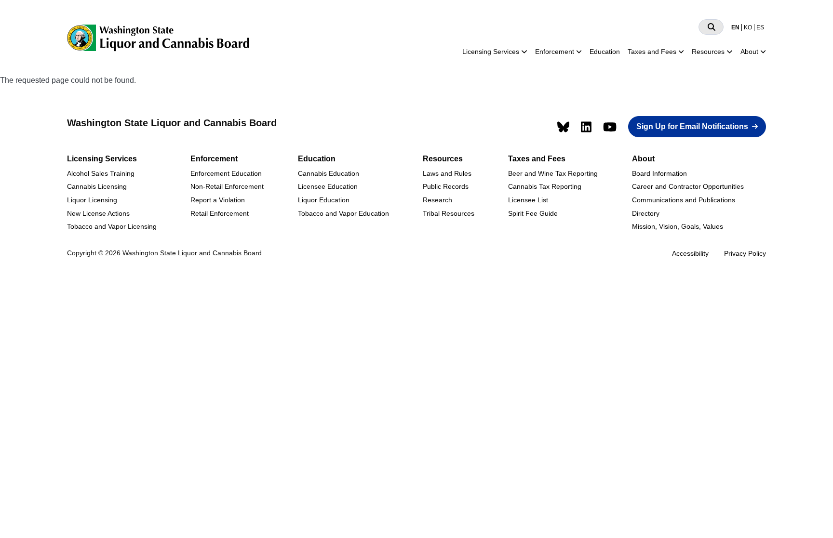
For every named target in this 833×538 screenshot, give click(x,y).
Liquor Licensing (92, 200)
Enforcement (554, 51)
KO (748, 27)
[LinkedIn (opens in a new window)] (586, 127)
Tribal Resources (448, 213)
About (749, 51)
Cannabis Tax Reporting (544, 186)
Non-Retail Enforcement (227, 186)
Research (437, 200)
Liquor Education (323, 200)
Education (605, 51)
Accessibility (690, 253)
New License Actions (98, 213)
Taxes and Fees (652, 51)
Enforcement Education (226, 173)
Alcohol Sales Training (100, 173)
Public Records (446, 186)
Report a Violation (217, 200)
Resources (708, 51)
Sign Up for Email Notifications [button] (692, 126)
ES (760, 27)
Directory (645, 213)
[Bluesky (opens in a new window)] (563, 127)
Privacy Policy (745, 253)
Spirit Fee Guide (533, 213)
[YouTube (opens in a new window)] (609, 127)
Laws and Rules (447, 173)
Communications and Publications (683, 200)
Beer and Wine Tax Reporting (553, 173)
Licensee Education (328, 186)
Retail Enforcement (219, 213)
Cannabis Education (328, 173)
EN (735, 27)
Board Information (659, 173)
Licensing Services (490, 51)
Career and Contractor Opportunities (688, 186)
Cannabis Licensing (97, 186)
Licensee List (528, 200)
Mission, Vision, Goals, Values (677, 226)
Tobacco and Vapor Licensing (112, 226)
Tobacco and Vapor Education (343, 213)
